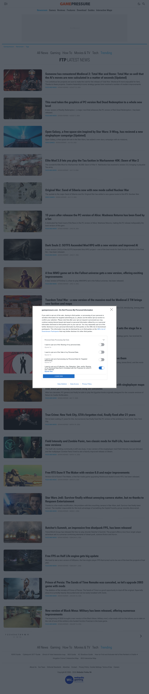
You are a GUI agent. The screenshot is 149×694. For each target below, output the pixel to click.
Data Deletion (62, 384)
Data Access (74, 384)
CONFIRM (59, 376)
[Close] (112, 310)
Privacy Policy (87, 384)
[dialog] (74, 347)
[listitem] (74, 340)
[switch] (101, 344)
